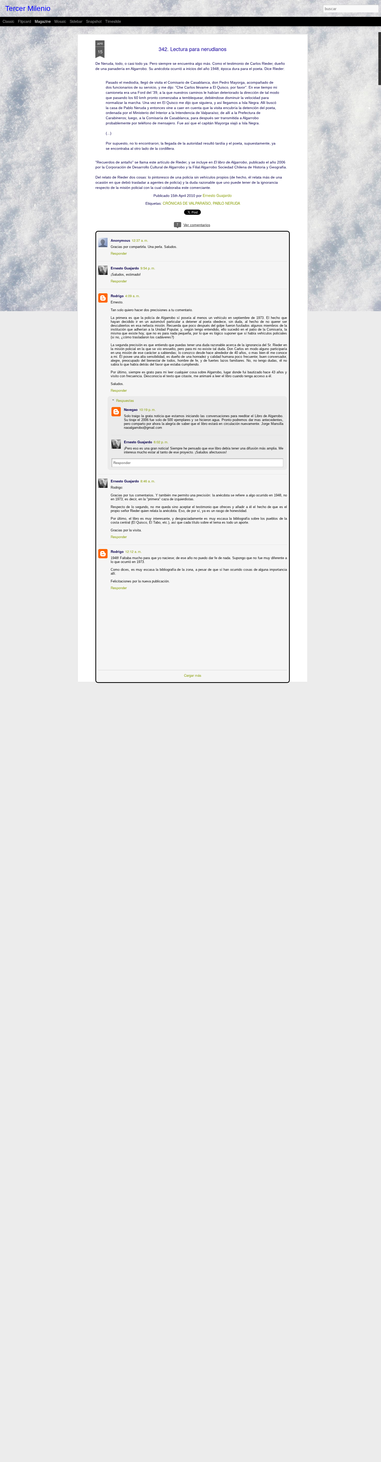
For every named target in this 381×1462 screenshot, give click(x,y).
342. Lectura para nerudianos (193, 49)
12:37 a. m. (139, 239)
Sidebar (76, 21)
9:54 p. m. (147, 267)
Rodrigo (116, 295)
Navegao (130, 408)
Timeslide (113, 21)
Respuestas (124, 399)
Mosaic (60, 21)
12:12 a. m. (133, 550)
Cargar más (192, 674)
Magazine (43, 21)
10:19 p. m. (147, 408)
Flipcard (24, 21)
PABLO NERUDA (226, 203)
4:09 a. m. (132, 295)
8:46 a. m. (147, 480)
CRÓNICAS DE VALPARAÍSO (187, 203)
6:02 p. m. (160, 441)
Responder (118, 252)
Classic (8, 21)
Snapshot (94, 21)
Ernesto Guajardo (217, 195)
